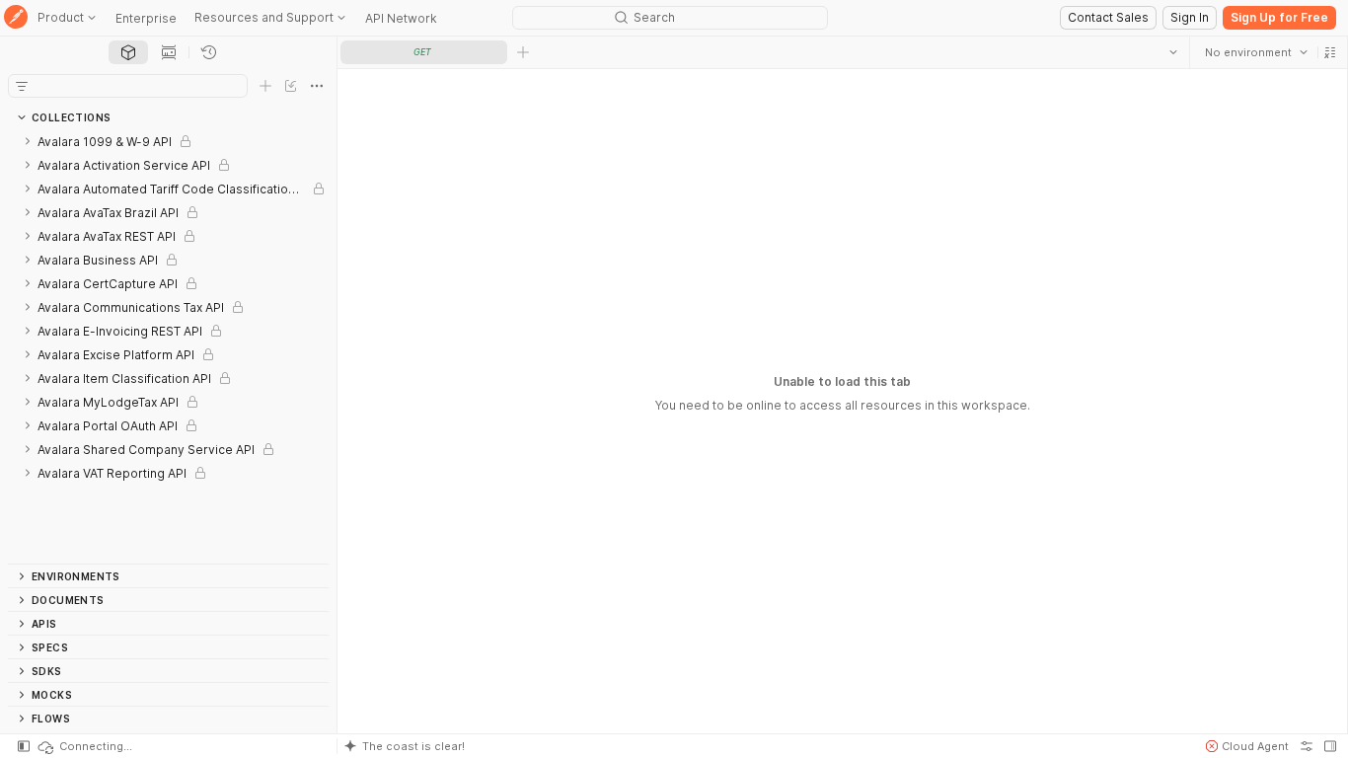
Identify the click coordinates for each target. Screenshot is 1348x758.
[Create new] (265, 86)
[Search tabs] (1173, 52)
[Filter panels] (22, 86)
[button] (1330, 52)
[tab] (128, 52)
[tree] (168, 346)
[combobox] (1256, 52)
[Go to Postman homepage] (16, 18)
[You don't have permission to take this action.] (523, 52)
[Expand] (28, 141)
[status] (84, 746)
